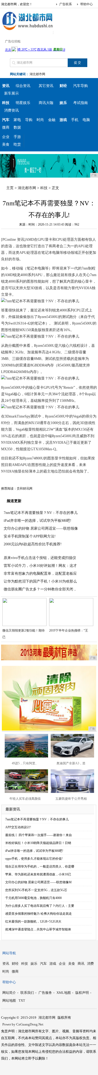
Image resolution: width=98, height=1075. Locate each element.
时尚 (40, 120)
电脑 (86, 120)
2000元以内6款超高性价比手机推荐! (33, 544)
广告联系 (65, 4)
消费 (90, 964)
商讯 (81, 964)
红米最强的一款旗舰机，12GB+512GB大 (33, 921)
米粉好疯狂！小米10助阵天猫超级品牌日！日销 (38, 843)
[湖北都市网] (27, 30)
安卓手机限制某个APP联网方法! (30, 536)
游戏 (52, 964)
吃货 (17, 144)
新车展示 (11, 93)
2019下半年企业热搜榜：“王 (68, 630)
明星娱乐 (23, 103)
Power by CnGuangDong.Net (22, 1024)
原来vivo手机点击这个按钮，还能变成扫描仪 (40, 558)
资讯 (5, 964)
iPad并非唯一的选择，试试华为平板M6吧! (37, 521)
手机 (74, 120)
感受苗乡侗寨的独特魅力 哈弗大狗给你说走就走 (38, 913)
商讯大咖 (46, 103)
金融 (51, 120)
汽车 (43, 964)
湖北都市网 (37, 74)
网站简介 (9, 993)
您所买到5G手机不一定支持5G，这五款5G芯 (36, 890)
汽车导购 (80, 86)
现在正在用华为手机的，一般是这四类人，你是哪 (39, 866)
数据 (17, 127)
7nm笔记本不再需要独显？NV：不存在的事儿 (41, 513)
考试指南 (80, 103)
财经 (15, 964)
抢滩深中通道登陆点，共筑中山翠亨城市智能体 (38, 929)
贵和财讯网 (24, 488)
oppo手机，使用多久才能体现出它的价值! (34, 858)
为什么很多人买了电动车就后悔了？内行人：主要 (39, 906)
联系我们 (27, 993)
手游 (17, 137)
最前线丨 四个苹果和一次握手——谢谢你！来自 (38, 835)
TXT (22, 1000)
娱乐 (34, 964)
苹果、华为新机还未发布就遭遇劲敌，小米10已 (38, 874)
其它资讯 (46, 86)
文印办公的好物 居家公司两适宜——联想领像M (38, 882)
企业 (5, 137)
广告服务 (45, 993)
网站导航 (9, 953)
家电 (17, 120)
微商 (5, 127)
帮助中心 (86, 4)
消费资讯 (11, 110)
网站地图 (9, 1000)
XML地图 (63, 993)
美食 (5, 144)
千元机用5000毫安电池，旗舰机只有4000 (33, 898)
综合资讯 (23, 86)
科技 (44, 188)
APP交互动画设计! (18, 827)
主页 (10, 188)
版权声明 (82, 993)
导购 (28, 120)
